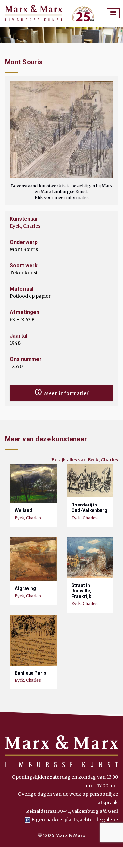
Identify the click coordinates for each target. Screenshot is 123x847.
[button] (113, 13)
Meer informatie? (66, 393)
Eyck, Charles (25, 226)
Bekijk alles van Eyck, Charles (84, 460)
